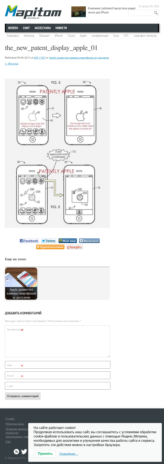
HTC (126, 36)
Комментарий (15, 330)
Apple (83, 36)
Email (15, 376)
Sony (116, 36)
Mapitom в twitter (24, 451)
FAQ (8, 441)
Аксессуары (43, 28)
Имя (15, 366)
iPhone (59, 36)
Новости (61, 28)
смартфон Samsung (145, 36)
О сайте (10, 418)
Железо (13, 28)
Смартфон (13, 36)
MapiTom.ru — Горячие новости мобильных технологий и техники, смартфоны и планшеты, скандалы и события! (33, 12)
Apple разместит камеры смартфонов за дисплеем (79, 57)
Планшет (44, 36)
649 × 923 (39, 57)
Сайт (10, 386)
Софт (26, 28)
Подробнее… (68, 453)
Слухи (71, 36)
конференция (100, 36)
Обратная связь (15, 424)
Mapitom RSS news (17, 451)
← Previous (11, 63)
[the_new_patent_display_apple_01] (57, 226)
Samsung (29, 36)
